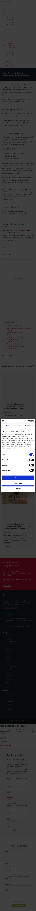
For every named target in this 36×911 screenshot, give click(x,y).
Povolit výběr (18, 483)
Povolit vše (18, 478)
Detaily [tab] (18, 425)
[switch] (31, 460)
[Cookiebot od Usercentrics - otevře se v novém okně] (26, 421)
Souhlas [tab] (6, 425)
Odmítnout (18, 488)
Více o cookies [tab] (29, 425)
